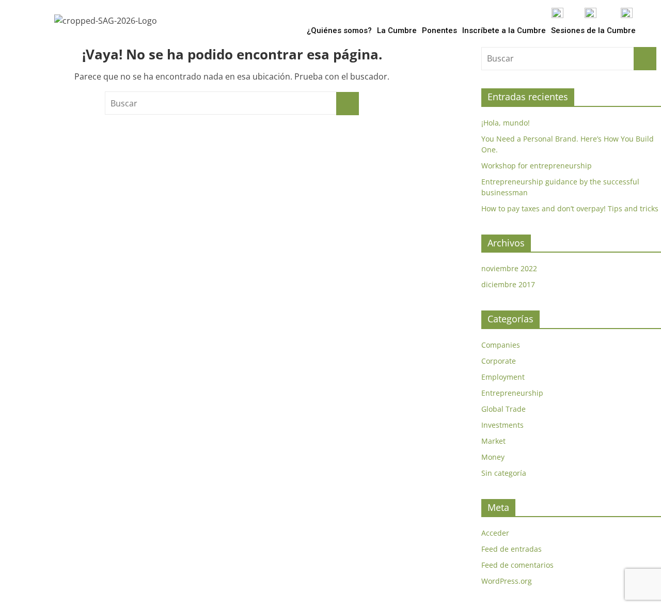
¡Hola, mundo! (505, 123)
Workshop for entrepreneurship (536, 165)
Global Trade (503, 409)
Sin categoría (503, 473)
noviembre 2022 (509, 268)
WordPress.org (506, 581)
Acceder (495, 533)
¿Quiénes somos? (339, 30)
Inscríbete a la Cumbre (504, 30)
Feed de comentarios (517, 565)
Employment (503, 377)
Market (493, 441)
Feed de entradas (511, 549)
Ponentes (439, 30)
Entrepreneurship (512, 393)
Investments (502, 425)
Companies (500, 345)
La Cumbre (397, 30)
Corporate (498, 361)
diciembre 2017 (508, 284)
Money (493, 457)
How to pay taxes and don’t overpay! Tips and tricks (569, 208)
